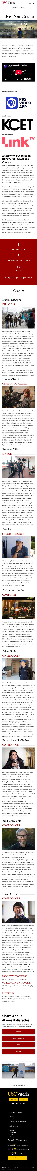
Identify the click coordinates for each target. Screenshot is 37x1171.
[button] (30, 3)
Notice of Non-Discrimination (20, 1167)
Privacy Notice (10, 1167)
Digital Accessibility (31, 1167)
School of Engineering (18, 8)
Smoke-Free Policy (12, 1169)
